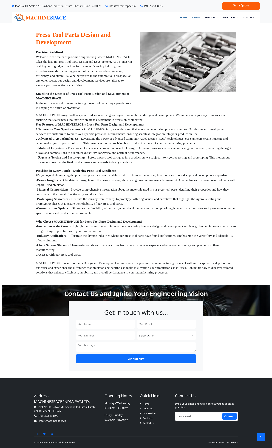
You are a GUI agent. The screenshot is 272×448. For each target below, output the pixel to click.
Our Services (149, 413)
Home (183, 17)
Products (229, 17)
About (196, 17)
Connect (229, 416)
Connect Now (136, 359)
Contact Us (148, 422)
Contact (248, 17)
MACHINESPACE (45, 442)
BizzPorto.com (230, 442)
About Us (148, 408)
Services (210, 17)
